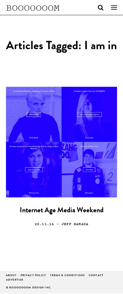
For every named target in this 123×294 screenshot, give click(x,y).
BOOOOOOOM (33, 7)
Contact (96, 275)
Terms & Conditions (67, 275)
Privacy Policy (33, 275)
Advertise (14, 280)
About (11, 275)
